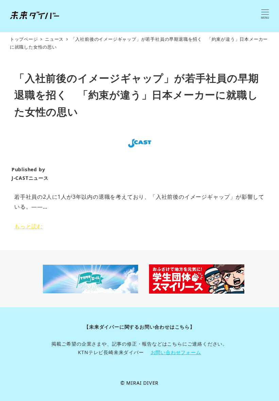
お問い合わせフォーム (176, 352)
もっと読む (28, 226)
